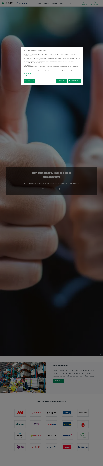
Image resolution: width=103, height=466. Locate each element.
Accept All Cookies (74, 81)
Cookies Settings (29, 81)
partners (74, 52)
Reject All (61, 81)
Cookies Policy (27, 73)
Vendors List (27, 76)
